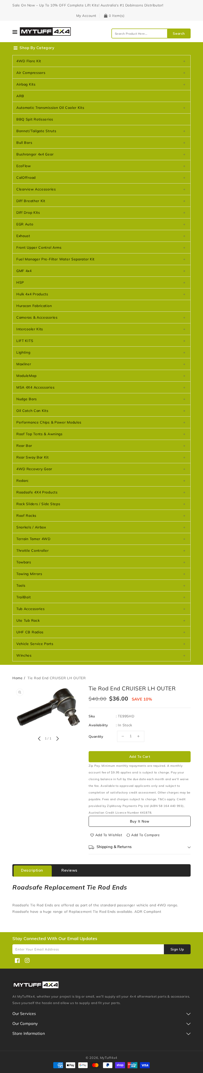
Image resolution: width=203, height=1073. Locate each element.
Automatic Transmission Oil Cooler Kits (50, 107)
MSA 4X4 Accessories (35, 387)
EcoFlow (23, 166)
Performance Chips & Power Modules (48, 422)
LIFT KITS (24, 340)
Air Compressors (31, 72)
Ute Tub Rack (28, 620)
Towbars (23, 562)
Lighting (23, 352)
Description (32, 870)
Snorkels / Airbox (31, 527)
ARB (20, 96)
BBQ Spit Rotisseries (34, 119)
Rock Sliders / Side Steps (38, 504)
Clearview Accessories (36, 189)
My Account (86, 15)
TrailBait (23, 597)
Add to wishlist (108, 835)
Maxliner (23, 364)
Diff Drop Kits (28, 212)
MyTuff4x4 (108, 1058)
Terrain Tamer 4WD (33, 539)
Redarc (22, 480)
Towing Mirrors (29, 574)
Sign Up (177, 949)
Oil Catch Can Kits (32, 410)
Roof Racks (26, 515)
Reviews (69, 870)
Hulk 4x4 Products (32, 294)
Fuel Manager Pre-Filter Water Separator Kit (55, 259)
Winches (24, 655)
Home (17, 678)
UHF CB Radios (30, 632)
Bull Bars (24, 142)
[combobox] (151, 33)
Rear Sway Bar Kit (32, 457)
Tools (20, 585)
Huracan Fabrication (34, 306)
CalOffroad (26, 177)
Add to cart (139, 756)
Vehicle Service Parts (34, 644)
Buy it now (139, 821)
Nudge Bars (26, 399)
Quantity (96, 736)
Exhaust (23, 236)
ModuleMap (26, 375)
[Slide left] (39, 739)
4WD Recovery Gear (34, 469)
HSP (20, 282)
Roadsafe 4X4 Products (37, 492)
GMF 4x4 (24, 271)
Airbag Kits (26, 84)
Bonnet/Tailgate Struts (36, 131)
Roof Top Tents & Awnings (39, 434)
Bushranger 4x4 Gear (34, 154)
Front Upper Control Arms (39, 247)
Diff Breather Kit (30, 201)
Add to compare (145, 835)
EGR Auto (24, 224)
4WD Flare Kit (28, 61)
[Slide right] (57, 739)
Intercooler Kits (29, 329)
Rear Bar (24, 445)
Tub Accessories (30, 609)
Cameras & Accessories (37, 317)
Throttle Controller (32, 550)
